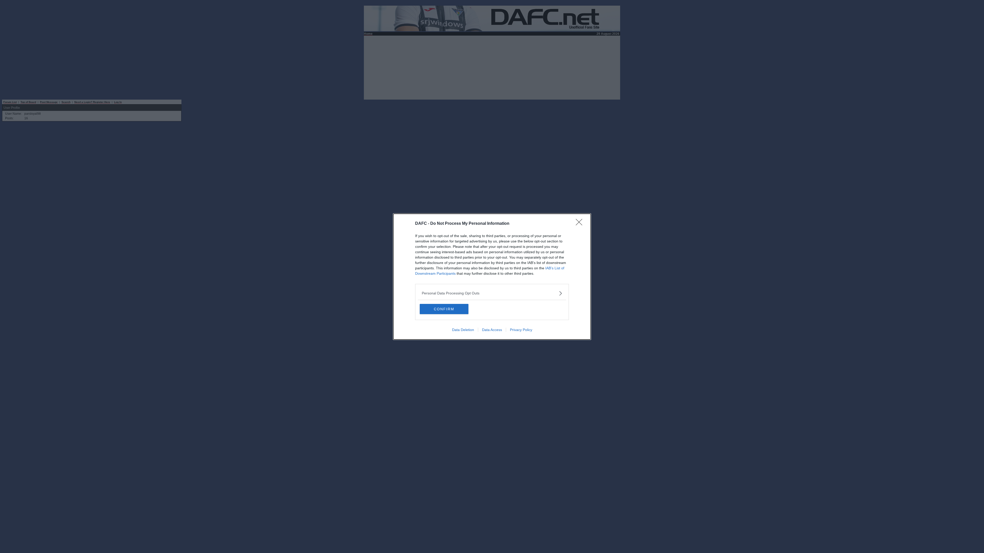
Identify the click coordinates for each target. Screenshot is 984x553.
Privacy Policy (521, 330)
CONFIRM (444, 309)
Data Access (492, 330)
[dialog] (492, 276)
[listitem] (492, 293)
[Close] (581, 224)
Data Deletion (463, 330)
